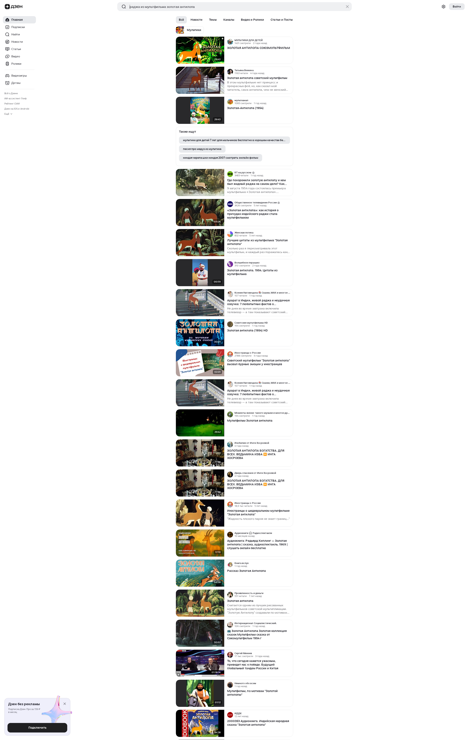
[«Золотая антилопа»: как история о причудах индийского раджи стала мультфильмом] (200, 212)
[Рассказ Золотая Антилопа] (200, 573)
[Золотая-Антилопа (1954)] (200, 110)
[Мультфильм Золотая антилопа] (200, 423)
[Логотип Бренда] (7, 6)
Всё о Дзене (11, 93)
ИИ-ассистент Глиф (15, 98)
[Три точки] (290, 41)
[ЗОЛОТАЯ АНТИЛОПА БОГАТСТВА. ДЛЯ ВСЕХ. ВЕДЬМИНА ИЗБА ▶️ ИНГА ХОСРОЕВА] (200, 453)
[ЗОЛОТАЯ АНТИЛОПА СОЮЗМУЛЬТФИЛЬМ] (200, 50)
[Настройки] (444, 7)
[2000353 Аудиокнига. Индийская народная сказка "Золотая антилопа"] (200, 723)
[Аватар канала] (230, 42)
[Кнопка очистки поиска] (347, 6)
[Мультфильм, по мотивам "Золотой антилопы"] (200, 693)
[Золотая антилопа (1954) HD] (200, 332)
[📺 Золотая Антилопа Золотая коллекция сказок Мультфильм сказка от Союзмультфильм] (200, 633)
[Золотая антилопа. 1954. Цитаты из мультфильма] (200, 272)
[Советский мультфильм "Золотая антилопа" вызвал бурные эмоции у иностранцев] (200, 363)
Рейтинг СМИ (12, 103)
